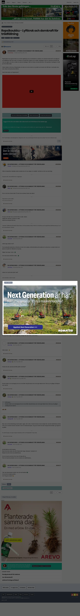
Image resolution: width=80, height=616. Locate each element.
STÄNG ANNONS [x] (8, 282)
